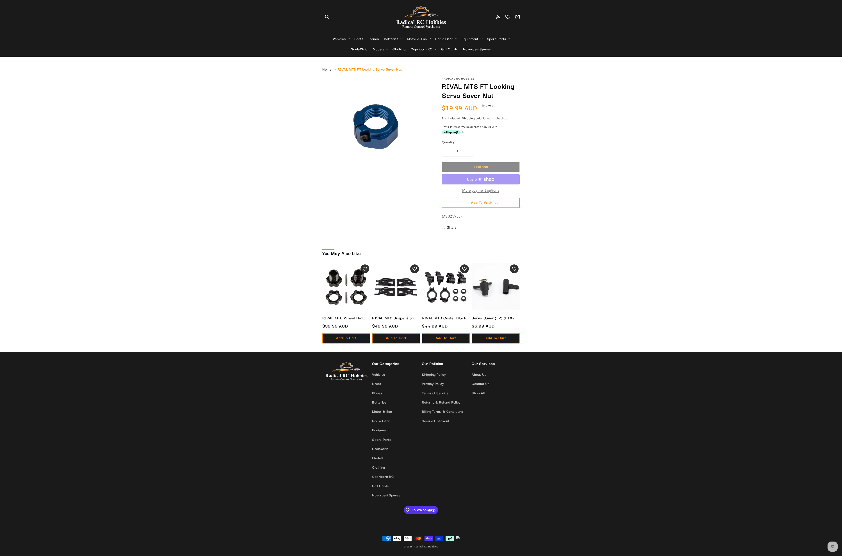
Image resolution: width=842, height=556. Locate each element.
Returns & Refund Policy (441, 402)
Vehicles (378, 374)
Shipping (468, 118)
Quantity (448, 141)
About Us (479, 374)
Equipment (380, 429)
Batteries (379, 402)
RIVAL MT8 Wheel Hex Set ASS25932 (342, 318)
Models (378, 457)
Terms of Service (435, 392)
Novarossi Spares (386, 495)
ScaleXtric (380, 448)
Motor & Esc (382, 411)
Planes (377, 392)
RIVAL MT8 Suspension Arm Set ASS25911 (393, 318)
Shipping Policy (434, 374)
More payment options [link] (480, 190)
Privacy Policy (433, 383)
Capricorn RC (383, 476)
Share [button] (452, 227)
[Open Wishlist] (508, 17)
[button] (327, 17)
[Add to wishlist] (364, 268)
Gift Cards (380, 485)
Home (326, 69)
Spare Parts (381, 439)
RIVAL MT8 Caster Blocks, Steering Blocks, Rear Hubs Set (445, 318)
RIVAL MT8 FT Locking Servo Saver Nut (370, 69)
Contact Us (480, 383)
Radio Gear (381, 420)
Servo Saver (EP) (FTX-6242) (493, 318)
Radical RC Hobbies (426, 546)
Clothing (378, 467)
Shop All (478, 392)
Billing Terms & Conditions (442, 411)
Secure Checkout (435, 420)
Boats (376, 383)
